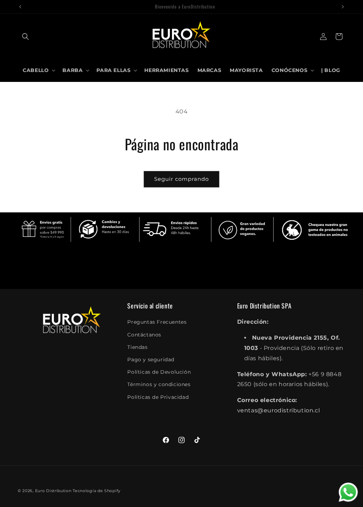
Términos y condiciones (158, 384)
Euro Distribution (53, 490)
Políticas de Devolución (159, 372)
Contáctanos (144, 335)
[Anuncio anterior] (20, 6)
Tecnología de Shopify (97, 490)
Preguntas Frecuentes (156, 322)
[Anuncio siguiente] (343, 6)
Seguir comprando (181, 179)
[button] (25, 36)
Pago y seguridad (150, 359)
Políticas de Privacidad (158, 397)
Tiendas (137, 347)
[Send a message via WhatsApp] (348, 492)
